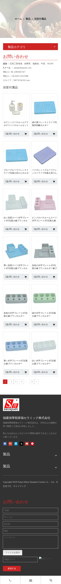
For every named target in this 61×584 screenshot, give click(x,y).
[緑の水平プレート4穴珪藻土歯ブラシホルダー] (44, 297)
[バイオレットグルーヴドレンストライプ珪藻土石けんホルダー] (44, 154)
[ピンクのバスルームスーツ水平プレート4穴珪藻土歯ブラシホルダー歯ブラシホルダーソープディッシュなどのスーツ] (44, 202)
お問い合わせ (13, 134)
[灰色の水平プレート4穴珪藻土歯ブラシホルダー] (16, 297)
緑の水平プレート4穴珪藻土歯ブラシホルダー (44, 314)
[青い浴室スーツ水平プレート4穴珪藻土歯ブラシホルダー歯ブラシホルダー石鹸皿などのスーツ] (16, 249)
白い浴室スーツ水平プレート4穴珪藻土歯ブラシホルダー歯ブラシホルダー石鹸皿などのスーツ (16, 219)
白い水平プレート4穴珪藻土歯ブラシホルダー (44, 362)
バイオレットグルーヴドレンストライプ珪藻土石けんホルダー (44, 172)
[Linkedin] (16, 444)
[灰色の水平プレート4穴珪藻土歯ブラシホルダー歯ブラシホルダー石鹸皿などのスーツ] (44, 249)
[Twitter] (21, 444)
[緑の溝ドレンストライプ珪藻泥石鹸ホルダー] (44, 106)
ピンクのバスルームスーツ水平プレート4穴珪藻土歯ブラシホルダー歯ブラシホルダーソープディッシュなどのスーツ (44, 219)
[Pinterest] (32, 444)
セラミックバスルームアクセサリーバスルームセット (16, 123)
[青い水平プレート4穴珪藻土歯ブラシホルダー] (16, 345)
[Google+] (10, 444)
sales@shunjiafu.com (22, 68)
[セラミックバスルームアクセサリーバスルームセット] (16, 106)
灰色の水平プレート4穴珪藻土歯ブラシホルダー (16, 314)
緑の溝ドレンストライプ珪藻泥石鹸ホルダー (44, 123)
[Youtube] (27, 444)
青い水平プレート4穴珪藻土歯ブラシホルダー (16, 362)
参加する (12, 568)
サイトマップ (19, 486)
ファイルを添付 (12, 552)
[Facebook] (5, 444)
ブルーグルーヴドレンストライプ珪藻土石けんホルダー (16, 172)
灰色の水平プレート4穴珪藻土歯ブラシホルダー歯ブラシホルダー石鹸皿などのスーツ (44, 267)
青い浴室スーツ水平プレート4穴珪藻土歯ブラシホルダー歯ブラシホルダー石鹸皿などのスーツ (16, 267)
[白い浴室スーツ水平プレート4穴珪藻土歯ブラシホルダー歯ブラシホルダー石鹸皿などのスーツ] (16, 202)
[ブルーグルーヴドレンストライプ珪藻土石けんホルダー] (16, 154)
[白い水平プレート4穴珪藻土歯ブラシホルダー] (44, 345)
